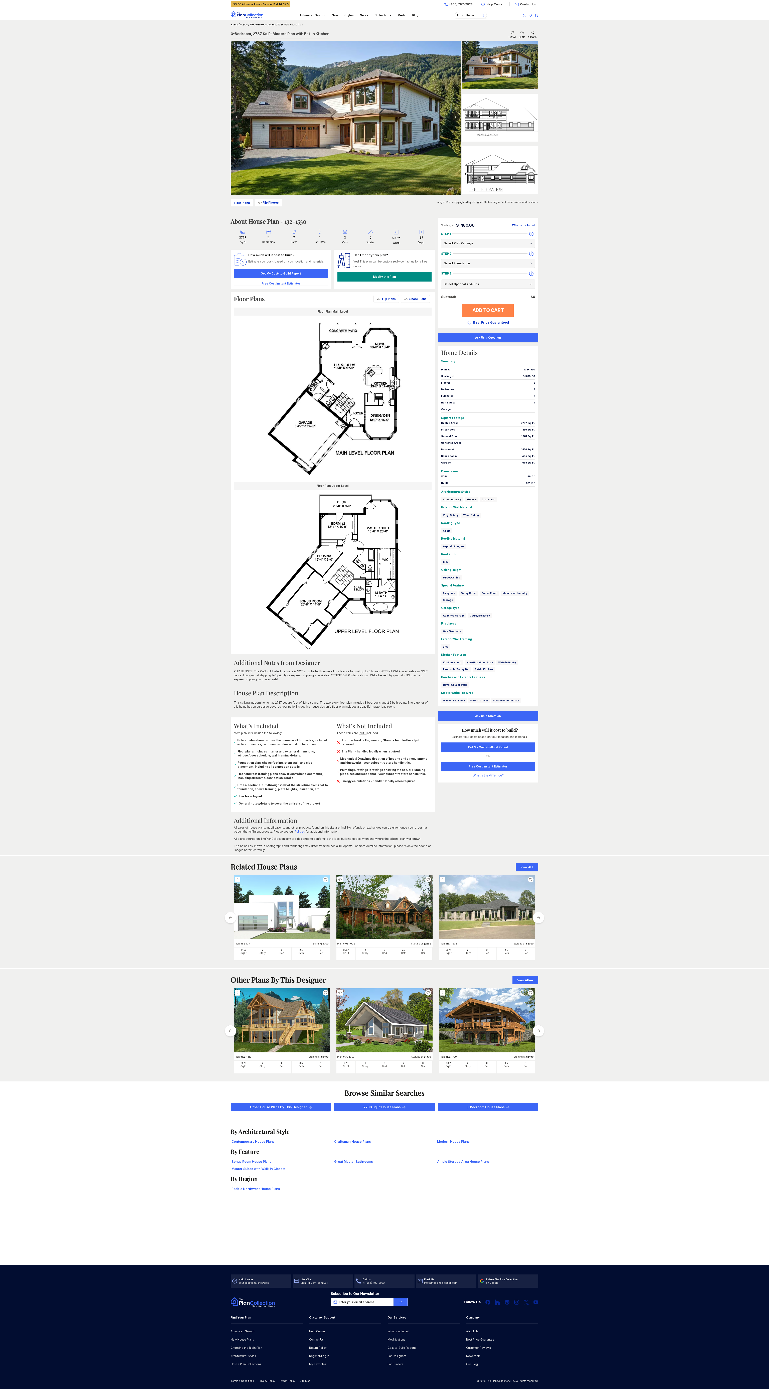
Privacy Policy (267, 1380)
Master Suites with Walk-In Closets (259, 1169)
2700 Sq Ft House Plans (382, 1107)
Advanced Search (312, 15)
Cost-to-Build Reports (402, 1347)
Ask (522, 37)
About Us (472, 1331)
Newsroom (473, 1356)
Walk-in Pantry (507, 662)
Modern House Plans (263, 24)
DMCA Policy (287, 1380)
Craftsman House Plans (352, 1142)
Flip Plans (389, 299)
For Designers (397, 1356)
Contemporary (452, 499)
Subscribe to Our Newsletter (355, 1293)
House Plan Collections (246, 1364)
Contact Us (316, 1339)
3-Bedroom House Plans (486, 1107)
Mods (402, 15)
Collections (382, 15)
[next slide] (538, 917)
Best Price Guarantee (480, 1339)
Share (532, 37)
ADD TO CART (488, 310)
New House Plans (242, 1339)
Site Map (305, 1380)
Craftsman (488, 499)
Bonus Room (489, 593)
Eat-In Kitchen (484, 669)
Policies (300, 831)
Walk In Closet (479, 700)
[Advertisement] (384, 1234)
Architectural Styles (243, 1356)
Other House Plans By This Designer (278, 1107)
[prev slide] (230, 917)
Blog (415, 15)
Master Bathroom (454, 700)
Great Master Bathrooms (353, 1162)
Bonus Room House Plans (251, 1162)
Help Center (317, 1331)
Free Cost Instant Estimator (488, 766)
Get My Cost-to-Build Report (281, 273)
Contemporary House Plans (253, 1142)
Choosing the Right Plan (246, 1347)
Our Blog (472, 1364)
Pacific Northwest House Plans (256, 1189)
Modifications (396, 1339)
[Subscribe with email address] (400, 1302)
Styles (349, 15)
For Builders (395, 1364)
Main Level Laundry (514, 593)
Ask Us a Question (488, 337)
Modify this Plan (384, 276)
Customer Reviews (478, 1347)
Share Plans (418, 299)
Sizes (364, 15)
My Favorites (317, 1364)
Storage (448, 599)
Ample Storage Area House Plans (463, 1162)
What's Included (398, 1331)
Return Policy (318, 1347)
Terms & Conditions (242, 1380)
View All (523, 980)
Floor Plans (242, 202)
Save (512, 37)
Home (234, 24)
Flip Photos (271, 202)
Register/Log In (319, 1356)
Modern (472, 499)
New (335, 15)
